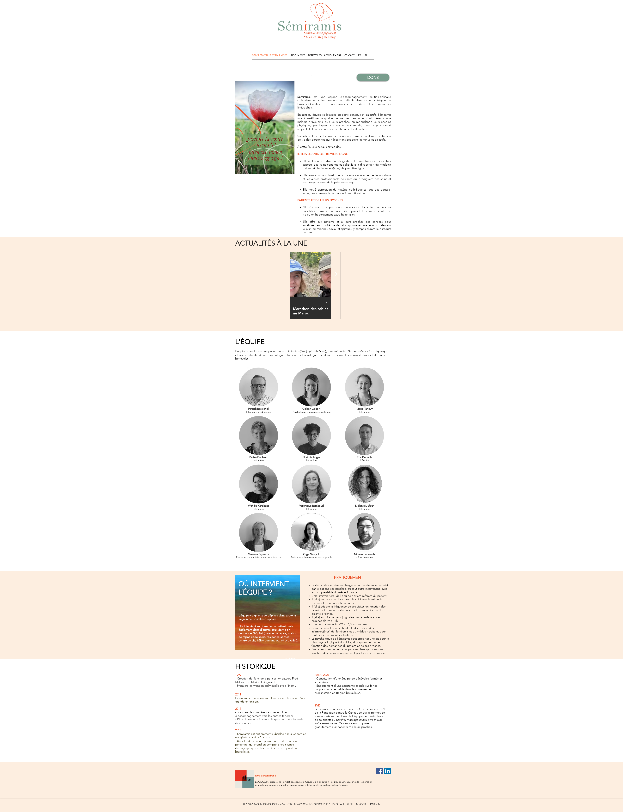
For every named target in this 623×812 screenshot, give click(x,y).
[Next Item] (335, 274)
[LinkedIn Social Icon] (387, 771)
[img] (258, 440)
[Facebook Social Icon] (379, 771)
